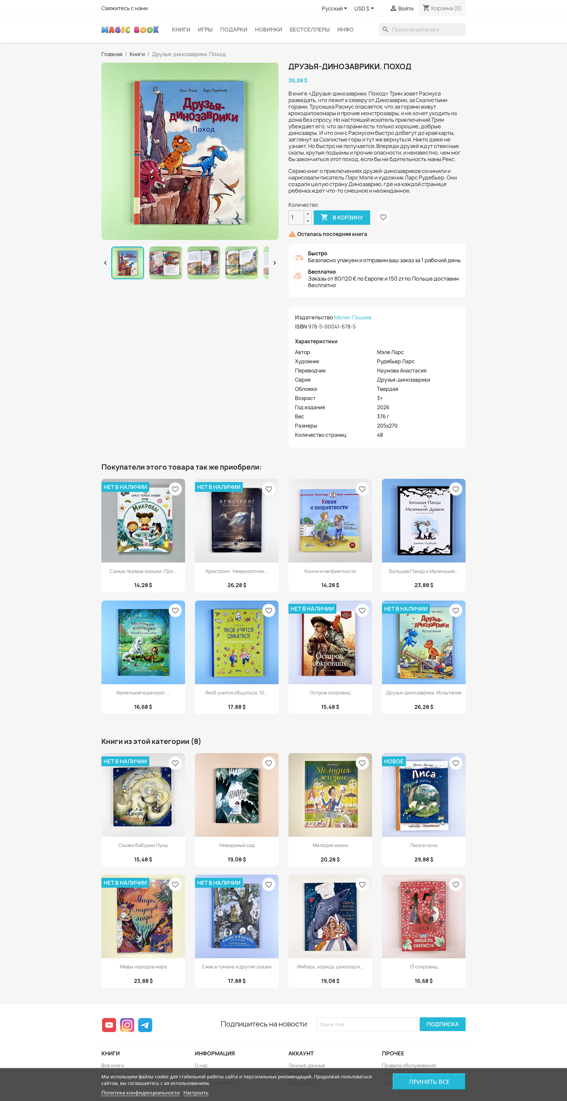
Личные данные (306, 1065)
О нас (201, 1065)
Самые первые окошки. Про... (143, 571)
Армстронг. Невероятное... (236, 571)
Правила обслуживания (409, 1065)
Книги (181, 29)
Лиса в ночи (423, 845)
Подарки (233, 29)
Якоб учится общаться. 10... (236, 692)
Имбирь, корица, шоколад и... (330, 966)
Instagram (127, 1025)
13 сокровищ (424, 966)
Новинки (268, 29)
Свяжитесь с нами (124, 8)
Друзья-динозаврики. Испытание (424, 692)
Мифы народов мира (143, 966)
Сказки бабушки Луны (143, 845)
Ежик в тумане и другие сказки (236, 966)
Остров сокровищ (330, 692)
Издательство (314, 317)
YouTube (109, 1025)
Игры (205, 29)
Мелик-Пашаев (352, 317)
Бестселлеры (310, 29)
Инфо (345, 29)
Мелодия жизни (330, 845)
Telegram (145, 1025)
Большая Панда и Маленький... (424, 571)
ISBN (301, 326)
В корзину (342, 217)
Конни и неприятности (330, 571)
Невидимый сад (237, 845)
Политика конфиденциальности (140, 1092)
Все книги (112, 1065)
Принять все (429, 1082)
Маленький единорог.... (143, 692)
